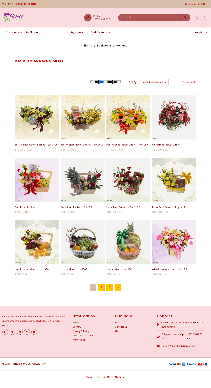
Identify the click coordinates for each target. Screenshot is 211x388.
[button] (12, 32)
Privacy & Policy (81, 331)
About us (119, 331)
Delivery (77, 326)
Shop (117, 322)
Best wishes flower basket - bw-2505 (36, 144)
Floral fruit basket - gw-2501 (77, 207)
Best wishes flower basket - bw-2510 (127, 144)
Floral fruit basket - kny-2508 (32, 269)
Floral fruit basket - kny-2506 (169, 207)
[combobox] (148, 17)
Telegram (166, 336)
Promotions (79, 339)
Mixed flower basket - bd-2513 (169, 269)
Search (76, 322)
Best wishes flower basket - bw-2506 (82, 144)
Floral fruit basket (25, 207)
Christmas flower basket (166, 144)
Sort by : (133, 82)
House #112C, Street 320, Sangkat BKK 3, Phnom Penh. (182, 324)
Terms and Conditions (85, 335)
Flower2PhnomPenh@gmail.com (179, 346)
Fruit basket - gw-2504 (119, 269)
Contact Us (121, 326)
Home (88, 45)
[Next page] (118, 287)
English (202, 3)
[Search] (184, 17)
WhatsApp (179, 336)
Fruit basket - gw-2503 (74, 269)
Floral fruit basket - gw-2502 (123, 207)
